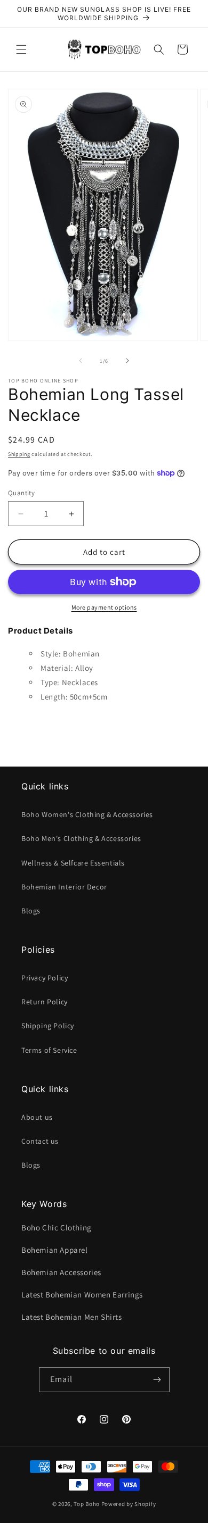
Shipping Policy (47, 1025)
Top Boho (87, 1504)
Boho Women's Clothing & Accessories (87, 814)
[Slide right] (127, 360)
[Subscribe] (157, 1379)
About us (37, 1117)
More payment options (104, 607)
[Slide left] (80, 360)
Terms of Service (49, 1050)
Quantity (21, 492)
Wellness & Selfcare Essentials (73, 863)
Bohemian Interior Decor (64, 887)
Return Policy (44, 1001)
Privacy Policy (44, 978)
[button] (21, 49)
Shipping (19, 454)
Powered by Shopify (128, 1504)
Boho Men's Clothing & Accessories (81, 838)
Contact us (40, 1141)
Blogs (31, 911)
